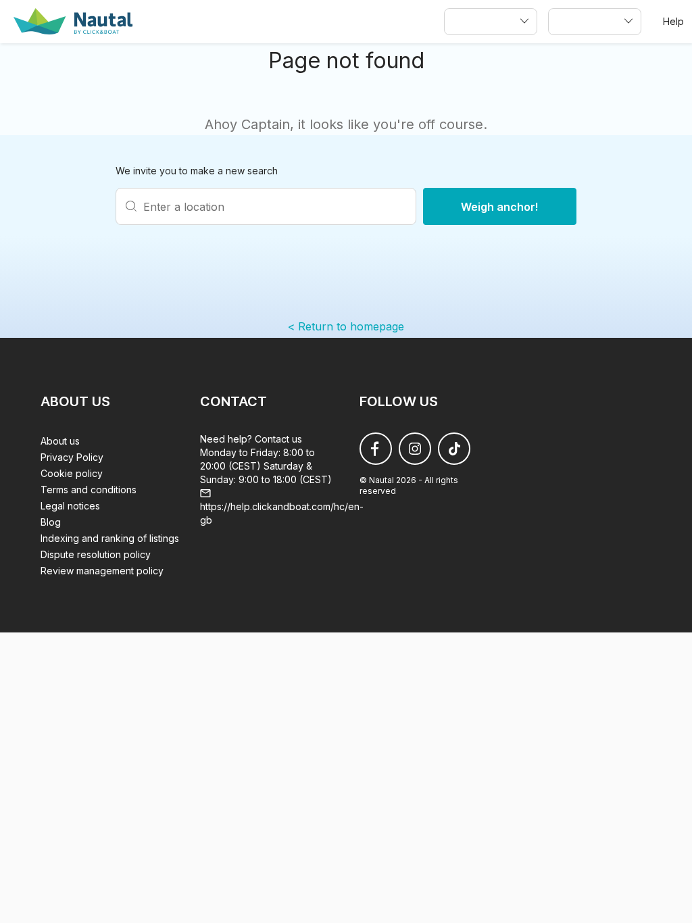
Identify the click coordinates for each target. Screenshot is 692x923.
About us (60, 441)
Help (673, 21)
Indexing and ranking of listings (110, 538)
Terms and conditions (89, 489)
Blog (51, 522)
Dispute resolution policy (96, 554)
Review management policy (102, 570)
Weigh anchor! (500, 207)
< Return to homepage (346, 326)
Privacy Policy (72, 457)
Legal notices (70, 506)
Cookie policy (72, 473)
